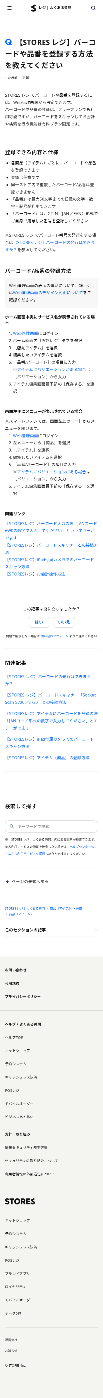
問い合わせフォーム (54, 636)
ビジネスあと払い (19, 1116)
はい (39, 622)
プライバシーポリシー (23, 996)
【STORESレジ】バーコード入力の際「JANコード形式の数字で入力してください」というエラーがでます (51, 531)
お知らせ (11, 1351)
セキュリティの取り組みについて (31, 1160)
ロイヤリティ (15, 1286)
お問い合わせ (15, 970)
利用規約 (12, 983)
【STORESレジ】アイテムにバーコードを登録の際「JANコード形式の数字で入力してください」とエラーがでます (51, 721)
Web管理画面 (25, 333)
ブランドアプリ (17, 1273)
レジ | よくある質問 (55, 7)
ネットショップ (17, 1050)
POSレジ (12, 1090)
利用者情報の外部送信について (30, 1174)
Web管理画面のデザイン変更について (48, 292)
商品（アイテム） (21, 914)
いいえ (64, 622)
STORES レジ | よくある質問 (25, 908)
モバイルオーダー (19, 1103)
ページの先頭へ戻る (30, 881)
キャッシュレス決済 (21, 1077)
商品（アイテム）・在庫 (66, 908)
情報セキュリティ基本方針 (26, 1147)
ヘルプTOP (14, 1037)
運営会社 (11, 1340)
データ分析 (14, 1313)
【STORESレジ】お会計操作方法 (35, 574)
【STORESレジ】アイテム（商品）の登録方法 (47, 757)
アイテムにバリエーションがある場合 (51, 369)
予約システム (15, 1063)
